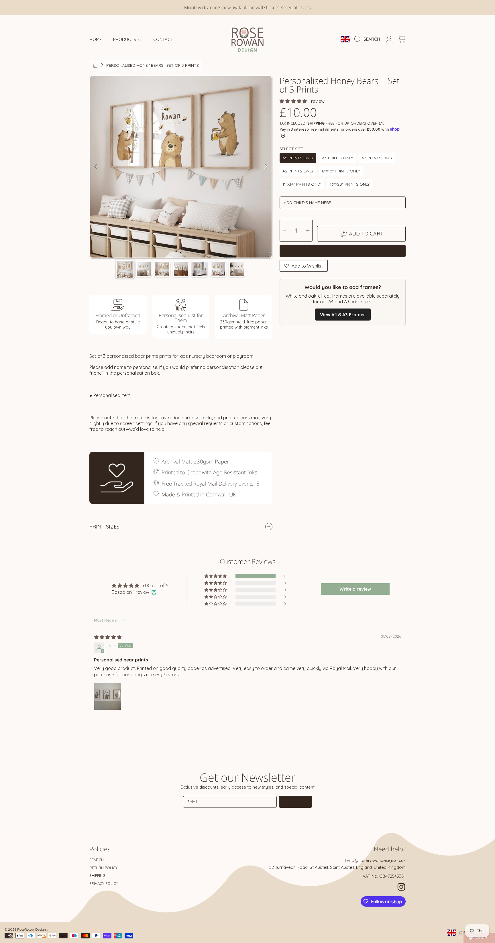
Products (125, 39)
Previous (96, 167)
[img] (107, 637)
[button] (368, 39)
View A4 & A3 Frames (343, 314)
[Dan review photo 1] (107, 696)
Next (266, 167)
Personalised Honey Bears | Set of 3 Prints (152, 65)
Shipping (316, 123)
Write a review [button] (355, 589)
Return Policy (103, 867)
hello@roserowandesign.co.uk (375, 860)
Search (96, 859)
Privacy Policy (103, 883)
